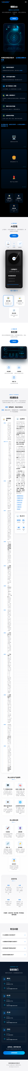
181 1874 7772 (9, 1001)
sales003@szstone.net (11, 1039)
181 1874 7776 (9, 984)
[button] (8, 300)
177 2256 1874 (9, 1035)
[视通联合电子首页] (5, 2)
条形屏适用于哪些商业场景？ (14, 948)
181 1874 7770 (9, 1018)
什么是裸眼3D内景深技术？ (14, 935)
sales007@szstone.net (11, 1005)
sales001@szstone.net (11, 1022)
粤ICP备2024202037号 (14, 1066)
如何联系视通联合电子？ (14, 954)
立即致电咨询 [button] (14, 1052)
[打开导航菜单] (25, 2)
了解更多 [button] (14, 18)
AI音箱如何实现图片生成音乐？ (14, 941)
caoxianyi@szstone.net (11, 988)
